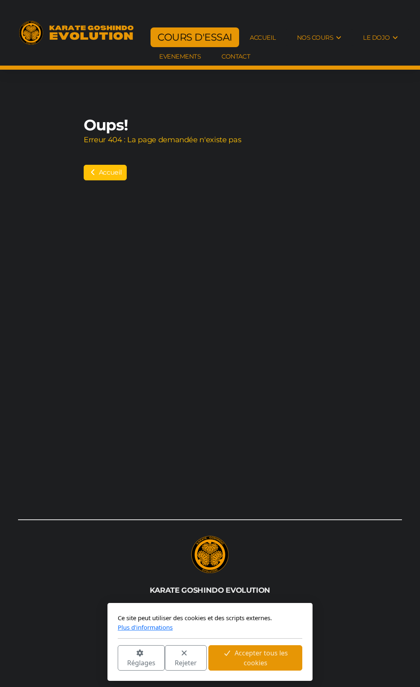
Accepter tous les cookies (261, 657)
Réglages (141, 662)
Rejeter (186, 662)
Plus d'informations (145, 627)
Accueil (109, 172)
